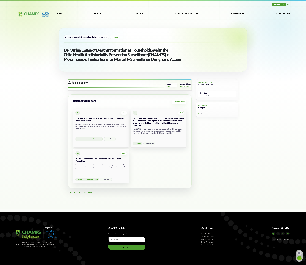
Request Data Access (209, 245)
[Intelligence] (299, 258)
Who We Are (206, 233)
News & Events (283, 13)
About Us (98, 13)
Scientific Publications (186, 13)
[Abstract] (299, 253)
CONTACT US (278, 4)
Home (59, 13)
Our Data (139, 13)
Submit (127, 247)
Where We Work (207, 236)
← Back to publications (80, 193)
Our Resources (237, 13)
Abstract (202, 114)
